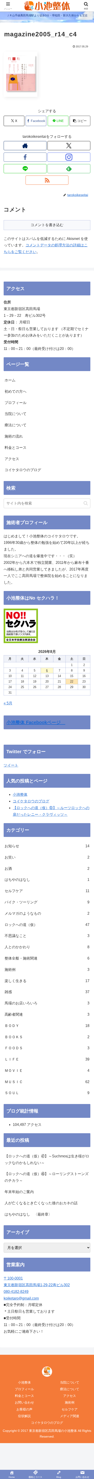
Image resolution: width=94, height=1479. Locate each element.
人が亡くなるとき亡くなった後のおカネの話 (41, 1203)
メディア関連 (69, 1416)
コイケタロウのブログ (23, 470)
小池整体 (20, 794)
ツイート (11, 765)
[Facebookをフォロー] (25, 157)
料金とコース (15, 448)
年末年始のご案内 (19, 1192)
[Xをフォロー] (68, 145)
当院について (15, 414)
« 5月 (8, 703)
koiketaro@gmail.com (21, 1298)
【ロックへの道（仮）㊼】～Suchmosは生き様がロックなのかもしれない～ (47, 1159)
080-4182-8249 (16, 1292)
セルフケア (70, 1409)
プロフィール (15, 403)
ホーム (10, 380)
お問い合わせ (24, 1402)
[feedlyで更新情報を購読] (68, 168)
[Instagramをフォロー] (68, 157)
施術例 (69, 1402)
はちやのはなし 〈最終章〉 (28, 1214)
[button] (80, 121)
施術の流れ (14, 436)
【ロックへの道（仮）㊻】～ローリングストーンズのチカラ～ (47, 1177)
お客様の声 (24, 1409)
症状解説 (24, 1416)
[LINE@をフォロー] (25, 168)
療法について (15, 425)
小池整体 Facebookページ (35, 722)
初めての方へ (15, 391)
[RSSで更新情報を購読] (47, 180)
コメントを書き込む (47, 225)
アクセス (12, 459)
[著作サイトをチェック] (25, 145)
